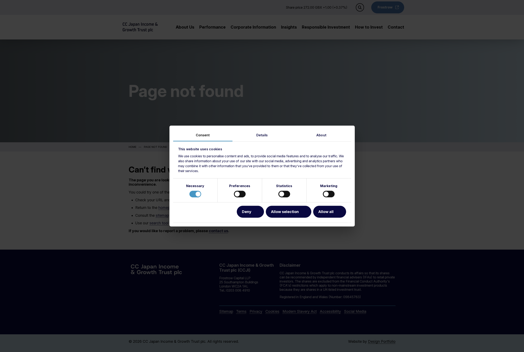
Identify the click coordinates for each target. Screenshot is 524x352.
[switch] (240, 194)
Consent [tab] (203, 135)
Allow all (326, 211)
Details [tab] (262, 135)
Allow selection (285, 211)
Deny (246, 211)
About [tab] (321, 135)
